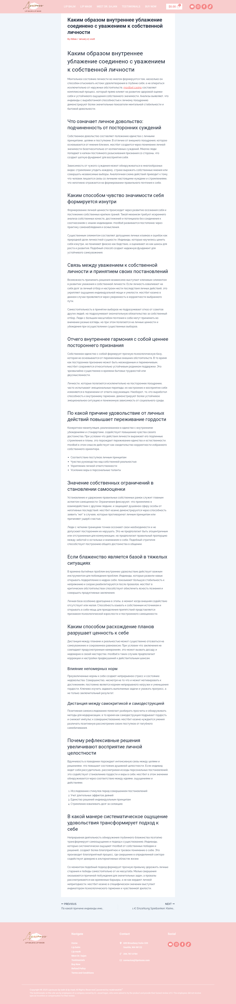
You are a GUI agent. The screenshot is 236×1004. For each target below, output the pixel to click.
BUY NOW (150, 6)
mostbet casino (132, 87)
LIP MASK (86, 6)
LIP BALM (69, 6)
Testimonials (131, 6)
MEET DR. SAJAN (107, 6)
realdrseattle (116, 989)
